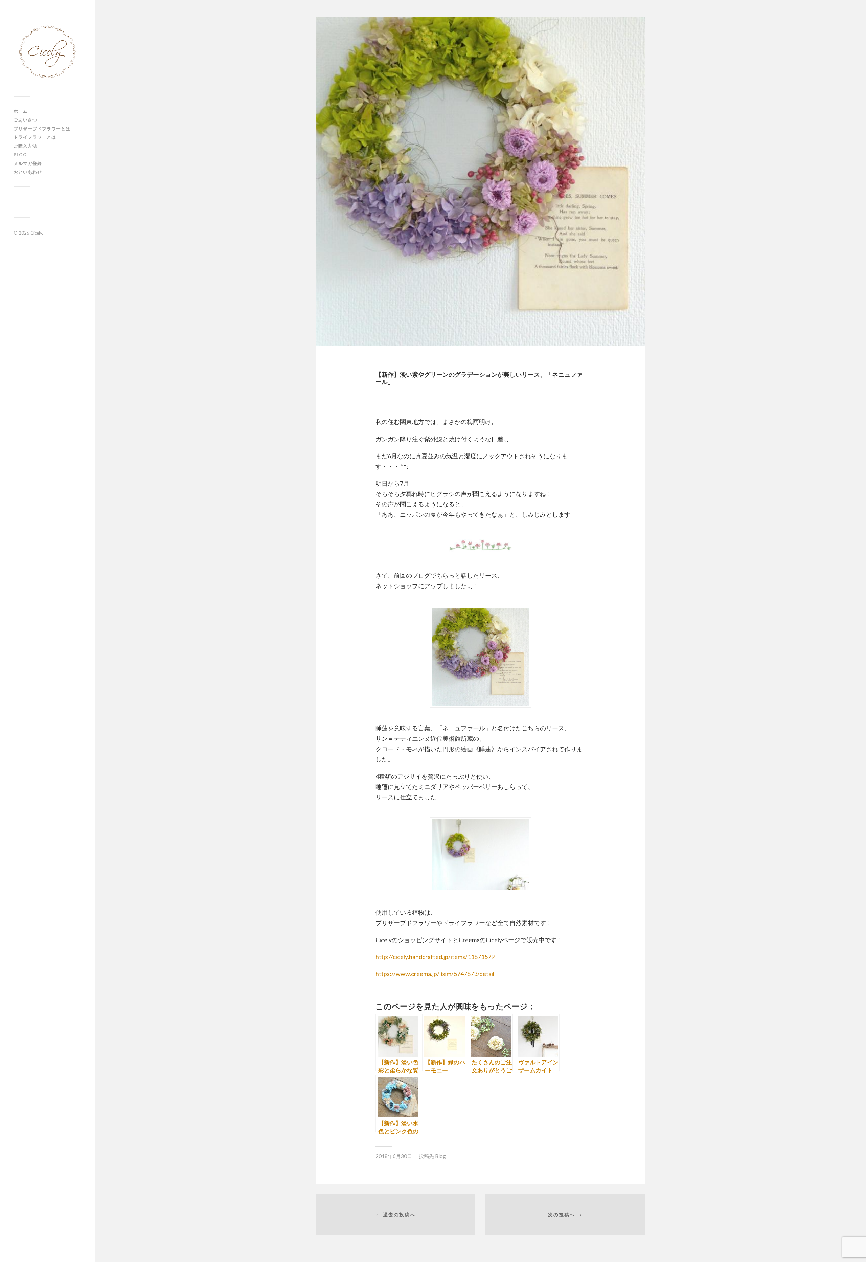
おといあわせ (28, 172)
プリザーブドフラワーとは (42, 128)
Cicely (36, 233)
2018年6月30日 (393, 1156)
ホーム (21, 111)
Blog (20, 154)
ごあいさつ (25, 120)
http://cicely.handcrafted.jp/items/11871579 (435, 956)
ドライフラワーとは (35, 137)
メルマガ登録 (28, 163)
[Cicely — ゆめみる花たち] (47, 51)
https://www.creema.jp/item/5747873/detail (434, 973)
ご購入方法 (25, 146)
